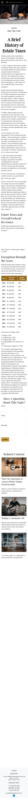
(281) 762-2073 (16, 788)
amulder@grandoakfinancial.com (14, 793)
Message (4, 425)
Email (3, 415)
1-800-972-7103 (16, 779)
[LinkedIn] (14, 796)
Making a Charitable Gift (13, 518)
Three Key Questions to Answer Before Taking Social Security (12, 481)
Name (3, 406)
